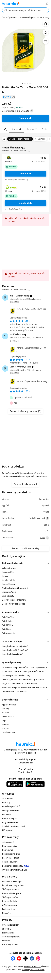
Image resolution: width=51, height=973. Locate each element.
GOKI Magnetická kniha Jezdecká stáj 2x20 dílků (23, 679)
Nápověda (6, 913)
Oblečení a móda (9, 732)
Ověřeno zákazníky (10, 924)
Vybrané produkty (12, 662)
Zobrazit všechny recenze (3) (25, 411)
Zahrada (5, 724)
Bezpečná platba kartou (12, 865)
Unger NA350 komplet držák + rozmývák (19, 683)
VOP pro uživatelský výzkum (14, 869)
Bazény (5, 712)
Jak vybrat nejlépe (12, 641)
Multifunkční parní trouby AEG (15, 588)
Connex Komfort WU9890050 (14, 691)
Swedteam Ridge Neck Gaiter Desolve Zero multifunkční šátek (25, 687)
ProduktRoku (8, 932)
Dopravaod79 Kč (39, 161)
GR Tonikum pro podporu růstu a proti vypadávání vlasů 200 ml (25, 667)
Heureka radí (7, 850)
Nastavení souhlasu (10, 857)
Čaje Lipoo (6, 629)
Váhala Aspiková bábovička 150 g (16, 675)
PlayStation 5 (8, 716)
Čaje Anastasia (8, 633)
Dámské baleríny (9, 584)
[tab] (16, 129)
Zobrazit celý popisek (25, 484)
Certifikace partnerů (11, 936)
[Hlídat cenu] (45, 32)
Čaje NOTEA (7, 625)
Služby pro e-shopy (10, 889)
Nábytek (5, 728)
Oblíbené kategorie (12, 563)
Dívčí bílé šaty (8, 596)
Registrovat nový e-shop (13, 885)
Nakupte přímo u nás (11, 853)
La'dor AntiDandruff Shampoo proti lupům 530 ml (23, 671)
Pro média (6, 814)
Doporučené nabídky (21, 138)
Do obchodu (25, 173)
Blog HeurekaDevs (10, 822)
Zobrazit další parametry (25, 548)
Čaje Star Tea (8, 617)
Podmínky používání (11, 806)
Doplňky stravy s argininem (14, 599)
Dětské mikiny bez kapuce (13, 603)
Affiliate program (9, 905)
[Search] (5, 129)
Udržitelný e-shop (10, 944)
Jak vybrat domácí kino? (12, 654)
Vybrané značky (10, 612)
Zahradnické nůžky (10, 568)
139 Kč (42, 187)
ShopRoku (6, 928)
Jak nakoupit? (8, 842)
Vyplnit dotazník (25, 772)
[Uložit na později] (45, 41)
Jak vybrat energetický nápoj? (15, 646)
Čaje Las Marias (13, 17)
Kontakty (6, 802)
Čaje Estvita (7, 621)
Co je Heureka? (8, 798)
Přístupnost (7, 830)
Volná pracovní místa (11, 810)
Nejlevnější (40, 138)
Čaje (3, 17)
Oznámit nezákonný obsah (13, 826)
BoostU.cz (14, 340)
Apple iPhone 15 (9, 704)
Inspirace (6, 940)
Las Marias (44, 499)
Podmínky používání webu (33, 969)
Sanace (5, 576)
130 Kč (42, 158)
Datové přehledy (9, 901)
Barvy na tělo (8, 572)
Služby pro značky (10, 897)
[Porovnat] (45, 24)
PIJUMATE (14, 302)
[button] (16, 129)
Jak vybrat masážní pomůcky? (15, 650)
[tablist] (25, 129)
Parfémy (5, 708)
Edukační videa (8, 909)
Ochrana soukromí (10, 861)
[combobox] (25, 10)
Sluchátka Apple (9, 592)
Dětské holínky (8, 580)
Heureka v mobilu (9, 846)
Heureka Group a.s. (32, 966)
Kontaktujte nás (25, 762)
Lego (4, 720)
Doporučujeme (10, 699)
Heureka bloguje (9, 818)
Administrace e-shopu (12, 881)
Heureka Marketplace (11, 893)
